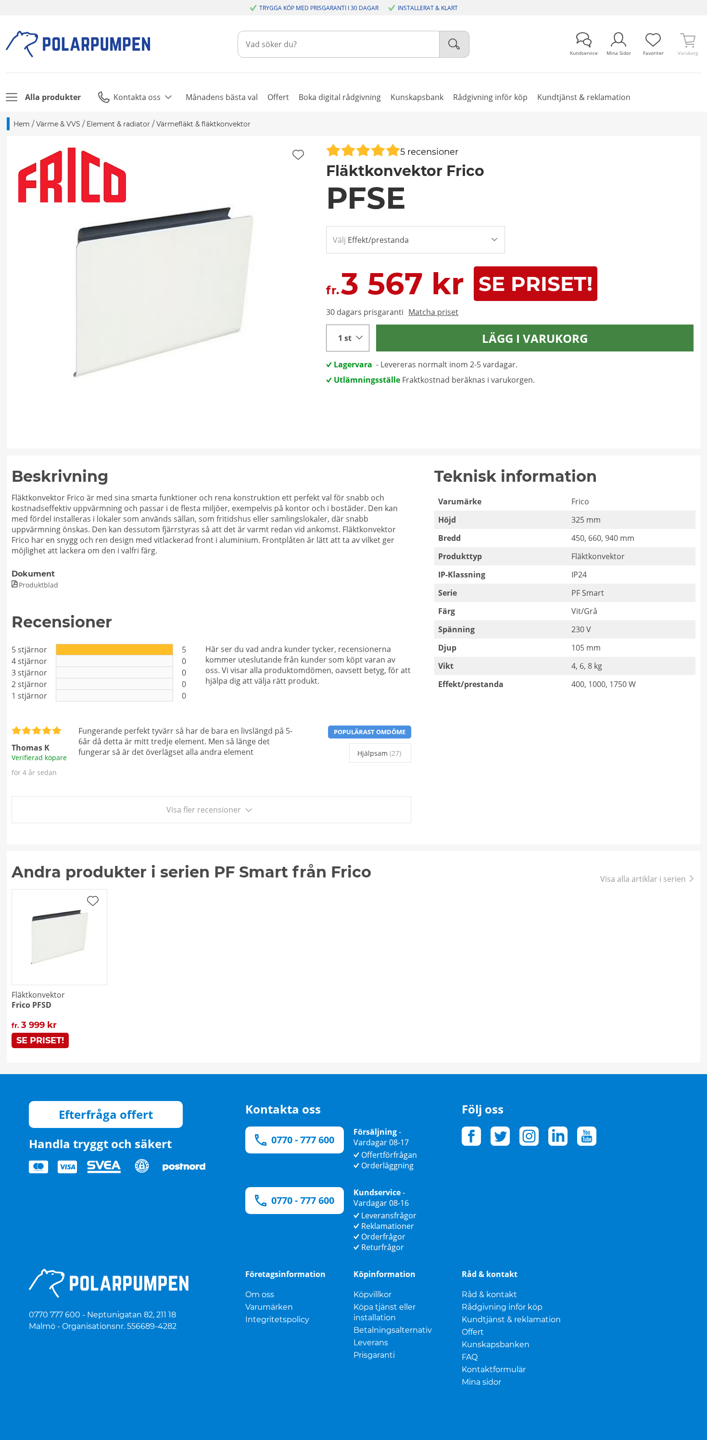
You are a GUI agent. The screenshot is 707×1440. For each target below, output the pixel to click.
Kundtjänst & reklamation (511, 1319)
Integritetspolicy (277, 1319)
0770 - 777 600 (302, 1139)
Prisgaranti (374, 1355)
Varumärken (269, 1307)
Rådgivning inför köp (502, 1307)
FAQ (470, 1357)
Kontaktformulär (494, 1369)
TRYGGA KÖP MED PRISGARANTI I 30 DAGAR (319, 8)
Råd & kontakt (489, 1294)
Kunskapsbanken (496, 1344)
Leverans (371, 1342)
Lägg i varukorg (535, 338)
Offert (473, 1332)
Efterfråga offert (106, 1114)
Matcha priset (433, 312)
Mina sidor (481, 1382)
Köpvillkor (372, 1294)
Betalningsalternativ (393, 1330)
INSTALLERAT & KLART (428, 8)
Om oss (259, 1294)
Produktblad (38, 584)
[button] (163, 292)
